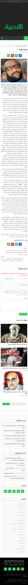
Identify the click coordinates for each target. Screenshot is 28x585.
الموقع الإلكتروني (22, 285)
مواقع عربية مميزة (21, 551)
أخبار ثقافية (22, 509)
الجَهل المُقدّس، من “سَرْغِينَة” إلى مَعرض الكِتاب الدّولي (15, 368)
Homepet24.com (15, 580)
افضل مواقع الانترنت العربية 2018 (17, 529)
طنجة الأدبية (24, 52)
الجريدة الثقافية (21, 535)
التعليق (24, 298)
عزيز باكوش (22, 463)
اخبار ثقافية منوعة (20, 526)
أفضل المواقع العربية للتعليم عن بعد (17, 523)
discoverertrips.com (23, 580)
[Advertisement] (14, 13)
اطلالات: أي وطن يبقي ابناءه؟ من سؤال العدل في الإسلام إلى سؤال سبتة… (14, 439)
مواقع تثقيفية (21, 546)
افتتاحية (25, 581)
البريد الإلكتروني (9, 279)
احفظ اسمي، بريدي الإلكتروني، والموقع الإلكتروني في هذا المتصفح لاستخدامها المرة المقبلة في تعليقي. (15, 293)
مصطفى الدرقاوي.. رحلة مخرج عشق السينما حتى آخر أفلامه (13, 426)
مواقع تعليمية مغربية (20, 549)
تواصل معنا (22, 537)
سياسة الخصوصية (20, 540)
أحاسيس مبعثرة (21, 503)
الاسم (25, 279)
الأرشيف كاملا (21, 532)
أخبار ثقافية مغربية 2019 (19, 515)
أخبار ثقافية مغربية (20, 512)
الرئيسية (24, 46)
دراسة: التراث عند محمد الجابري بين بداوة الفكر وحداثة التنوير (15, 392)
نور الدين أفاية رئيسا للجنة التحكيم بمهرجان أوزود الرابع (14, 444)
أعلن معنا (22, 518)
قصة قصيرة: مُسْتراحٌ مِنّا (8, 473)
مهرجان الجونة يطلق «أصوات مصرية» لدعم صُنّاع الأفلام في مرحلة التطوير (14, 431)
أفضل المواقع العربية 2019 (19, 520)
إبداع (21, 46)
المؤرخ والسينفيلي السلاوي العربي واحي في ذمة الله (14, 435)
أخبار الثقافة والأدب (20, 506)
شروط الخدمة (21, 543)
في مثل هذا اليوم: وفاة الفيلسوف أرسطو (17, 344)
